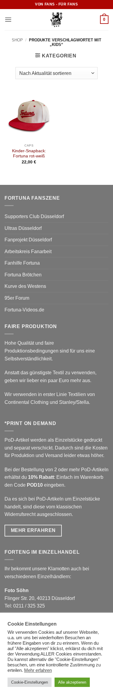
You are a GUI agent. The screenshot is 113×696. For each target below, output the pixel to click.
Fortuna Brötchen (23, 274)
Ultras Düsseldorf (23, 228)
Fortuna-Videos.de (24, 309)
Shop (17, 40)
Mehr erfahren (38, 670)
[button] (8, 19)
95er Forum (17, 298)
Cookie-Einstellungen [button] (29, 682)
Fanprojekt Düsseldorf (28, 239)
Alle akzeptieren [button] (72, 682)
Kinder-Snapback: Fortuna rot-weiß (29, 154)
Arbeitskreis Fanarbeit (28, 251)
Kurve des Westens (25, 286)
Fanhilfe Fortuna (22, 263)
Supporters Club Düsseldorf (34, 216)
